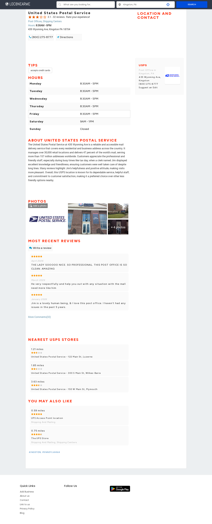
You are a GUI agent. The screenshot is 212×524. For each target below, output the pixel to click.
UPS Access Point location (47, 418)
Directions (66, 37)
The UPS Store (40, 438)
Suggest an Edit (148, 87)
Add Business (27, 491)
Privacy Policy (27, 508)
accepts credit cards (40, 70)
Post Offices (35, 21)
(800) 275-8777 (42, 37)
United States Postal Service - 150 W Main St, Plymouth (64, 389)
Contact (24, 500)
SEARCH (192, 4)
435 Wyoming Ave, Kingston (150, 79)
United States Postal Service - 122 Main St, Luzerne (61, 356)
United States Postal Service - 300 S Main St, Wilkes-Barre (66, 373)
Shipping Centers (52, 21)
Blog (22, 513)
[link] (47, 218)
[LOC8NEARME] (17, 3)
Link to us (25, 504)
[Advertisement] (79, 51)
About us (24, 495)
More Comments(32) (39, 316)
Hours (31, 25)
